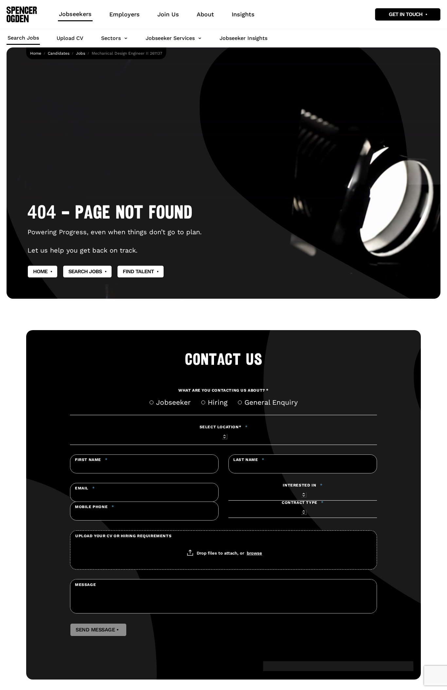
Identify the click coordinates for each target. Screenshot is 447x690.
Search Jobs (23, 38)
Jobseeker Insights (243, 38)
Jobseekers (75, 13)
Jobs (80, 53)
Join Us (168, 14)
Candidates (58, 53)
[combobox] (223, 435)
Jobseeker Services (170, 38)
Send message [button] (98, 629)
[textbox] (144, 464)
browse (254, 553)
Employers (124, 14)
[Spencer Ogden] (22, 14)
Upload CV (70, 38)
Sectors (111, 38)
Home (35, 53)
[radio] (151, 402)
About (205, 14)
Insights (243, 14)
